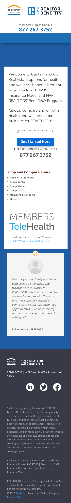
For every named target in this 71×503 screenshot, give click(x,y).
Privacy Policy (14, 497)
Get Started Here (35, 141)
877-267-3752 (14, 372)
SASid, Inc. (21, 493)
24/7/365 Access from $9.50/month (32, 241)
